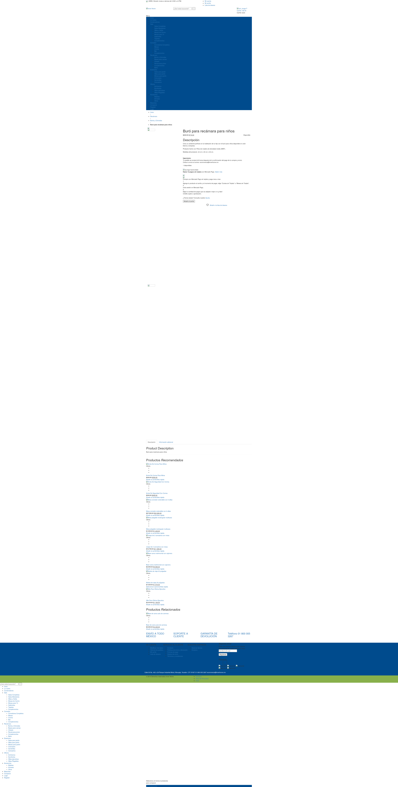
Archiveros (11, 755)
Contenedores (8, 691)
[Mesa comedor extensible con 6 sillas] (199, 499)
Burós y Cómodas (156, 120)
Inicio (152, 112)
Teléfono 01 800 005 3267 (239, 635)
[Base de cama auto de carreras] (199, 613)
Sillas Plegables (13, 761)
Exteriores (7, 738)
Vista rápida (160, 479)
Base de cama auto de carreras (156, 625)
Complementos (13, 709)
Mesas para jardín (14, 744)
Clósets (10, 730)
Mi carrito (208, 3)
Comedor (7, 711)
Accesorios (7, 763)
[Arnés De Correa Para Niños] (199, 464)
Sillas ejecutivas (13, 759)
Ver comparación (151, 786)
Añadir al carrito (189, 201)
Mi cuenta (208, 1)
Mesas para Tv (13, 703)
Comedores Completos (15, 713)
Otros (10, 769)
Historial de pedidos (156, 650)
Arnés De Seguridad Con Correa (156, 493)
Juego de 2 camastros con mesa (157, 547)
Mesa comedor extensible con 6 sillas (158, 511)
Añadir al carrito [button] (151, 479)
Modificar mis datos (156, 648)
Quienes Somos (197, 648)
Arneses (11, 767)
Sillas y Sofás (12, 699)
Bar (9, 720)
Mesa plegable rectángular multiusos (158, 529)
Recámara (153, 116)
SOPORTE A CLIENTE (180, 635)
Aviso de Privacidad (202, 679)
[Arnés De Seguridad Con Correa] (199, 482)
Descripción (151, 442)
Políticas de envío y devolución (177, 650)
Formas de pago (172, 652)
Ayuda (208, 198)
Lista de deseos (210, 5)
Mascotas (7, 771)
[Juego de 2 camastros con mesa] (199, 535)
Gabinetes (11, 705)
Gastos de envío (172, 654)
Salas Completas (13, 695)
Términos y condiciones (175, 656)
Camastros (11, 751)
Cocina (10, 718)
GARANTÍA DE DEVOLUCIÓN (209, 635)
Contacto (170, 648)
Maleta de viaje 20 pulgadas (155, 583)
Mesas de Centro (14, 701)
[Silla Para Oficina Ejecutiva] (199, 589)
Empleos (194, 650)
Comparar (7, 773)
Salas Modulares (13, 697)
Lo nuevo (7, 688)
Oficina (6, 753)
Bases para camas (14, 728)
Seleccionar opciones (153, 587)
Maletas (10, 765)
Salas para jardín (13, 740)
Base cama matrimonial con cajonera (158, 565)
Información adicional (166, 442)
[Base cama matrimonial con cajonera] (199, 553)
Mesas (10, 715)
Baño (10, 736)
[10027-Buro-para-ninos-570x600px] (151, 206)
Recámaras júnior (14, 732)
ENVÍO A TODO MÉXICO (155, 635)
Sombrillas (11, 749)
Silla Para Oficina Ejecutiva (155, 600)
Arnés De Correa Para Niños (155, 475)
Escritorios (11, 757)
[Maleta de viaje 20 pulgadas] (199, 571)
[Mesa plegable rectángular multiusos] (199, 517)
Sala (5, 693)
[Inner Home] (151, 8)
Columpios (11, 747)
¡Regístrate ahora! (225, 644)
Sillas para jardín (13, 742)
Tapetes (11, 707)
